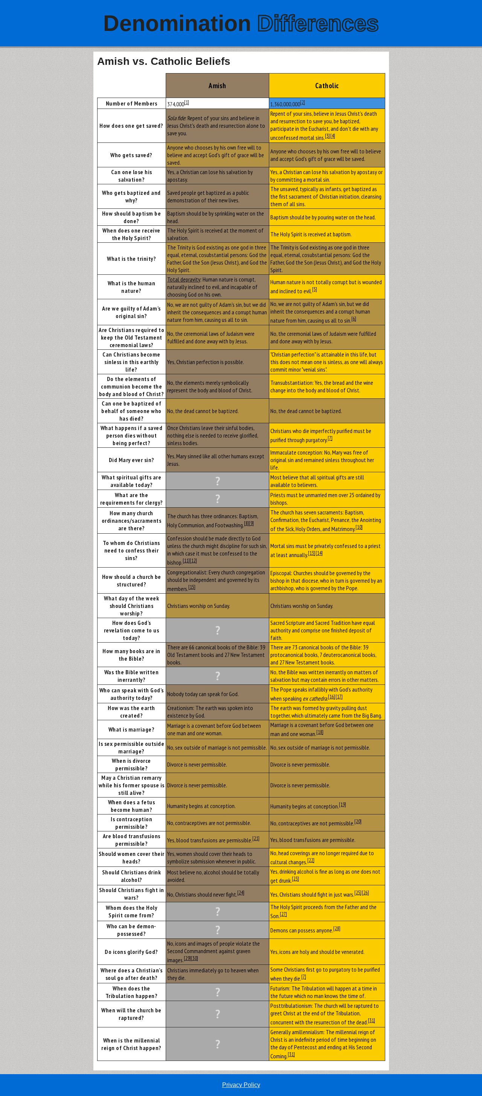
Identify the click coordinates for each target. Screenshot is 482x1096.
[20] (358, 821)
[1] (186, 102)
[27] (283, 914)
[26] (365, 892)
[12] (193, 560)
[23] (295, 878)
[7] (330, 438)
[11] (186, 560)
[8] (246, 523)
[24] (240, 892)
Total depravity (183, 279)
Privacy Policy (241, 1085)
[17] (339, 696)
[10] (359, 527)
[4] (332, 135)
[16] (331, 696)
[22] (310, 860)
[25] (358, 892)
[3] (327, 135)
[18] (319, 732)
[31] (371, 1020)
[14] (319, 553)
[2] (302, 102)
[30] (194, 958)
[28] (336, 928)
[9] (251, 523)
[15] (191, 586)
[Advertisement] (47, 165)
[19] (342, 804)
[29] (187, 958)
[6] (353, 318)
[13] (311, 553)
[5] (314, 289)
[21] (255, 838)
